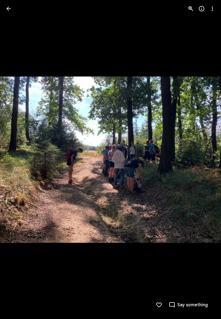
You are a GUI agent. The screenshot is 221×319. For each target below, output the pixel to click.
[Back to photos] (8, 8)
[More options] (212, 8)
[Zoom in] (190, 8)
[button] (15, 159)
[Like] (159, 305)
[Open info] (201, 8)
